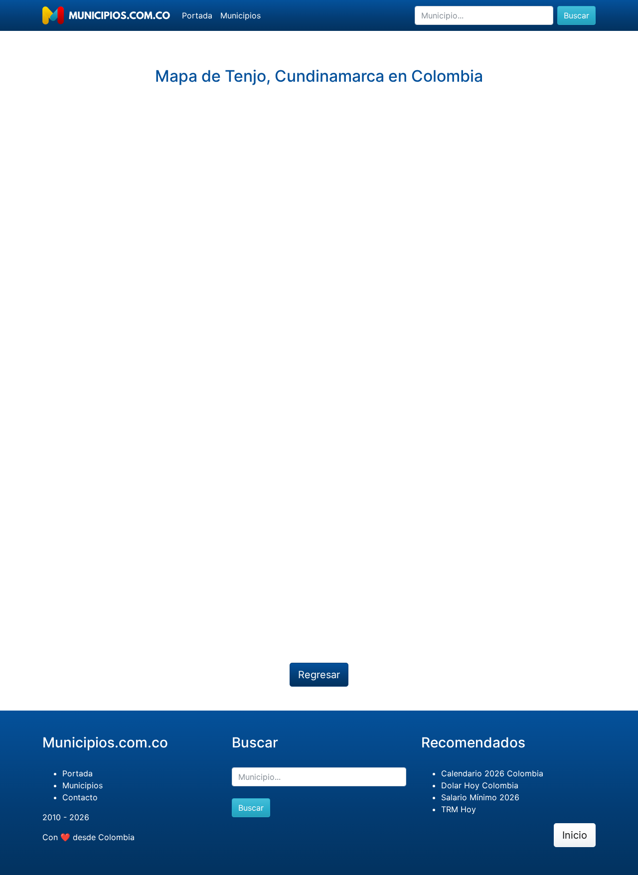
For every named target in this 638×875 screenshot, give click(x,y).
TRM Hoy (458, 809)
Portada (197, 15)
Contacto (80, 797)
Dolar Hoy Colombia (479, 785)
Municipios (240, 15)
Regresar (319, 675)
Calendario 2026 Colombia (492, 773)
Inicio (574, 835)
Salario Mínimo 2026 (480, 797)
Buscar (576, 15)
